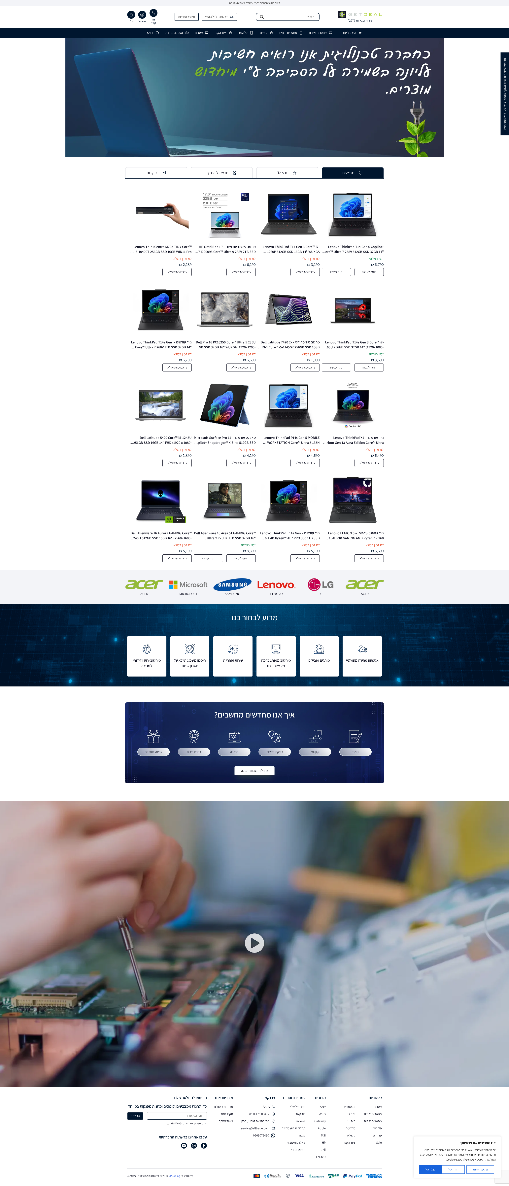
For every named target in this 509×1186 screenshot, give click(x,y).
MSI (323, 1135)
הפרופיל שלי (297, 1107)
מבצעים (350, 1128)
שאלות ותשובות (296, 1142)
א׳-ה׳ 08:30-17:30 (258, 1114)
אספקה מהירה (174, 33)
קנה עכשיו (336, 272)
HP (324, 1142)
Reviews (300, 1121)
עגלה (302, 1135)
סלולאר (243, 33)
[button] (254, 943)
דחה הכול (453, 1169)
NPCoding (174, 1176)
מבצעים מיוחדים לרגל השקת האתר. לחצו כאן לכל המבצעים (505, 94)
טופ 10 (351, 1121)
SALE (150, 33)
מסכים (199, 33)
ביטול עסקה (226, 1121)
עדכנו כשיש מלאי (305, 272)
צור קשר (300, 1114)
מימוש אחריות (186, 17)
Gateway (320, 1121)
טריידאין (377, 1135)
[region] (457, 1157)
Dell (323, 1150)
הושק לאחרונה (347, 33)
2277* (266, 1107)
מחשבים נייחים (288, 33)
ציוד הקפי (220, 33)
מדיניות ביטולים (223, 1107)
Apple (322, 1128)
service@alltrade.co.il (255, 1128)
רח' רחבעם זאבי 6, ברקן (255, 1121)
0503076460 (261, 1135)
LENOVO (320, 1157)
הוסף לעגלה (369, 272)
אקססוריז (349, 1107)
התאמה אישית (480, 1169)
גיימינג (263, 33)
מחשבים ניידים (318, 33)
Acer (323, 1107)
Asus (322, 1114)
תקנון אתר (227, 1114)
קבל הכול (430, 1169)
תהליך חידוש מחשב (293, 1128)
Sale (379, 1142)
